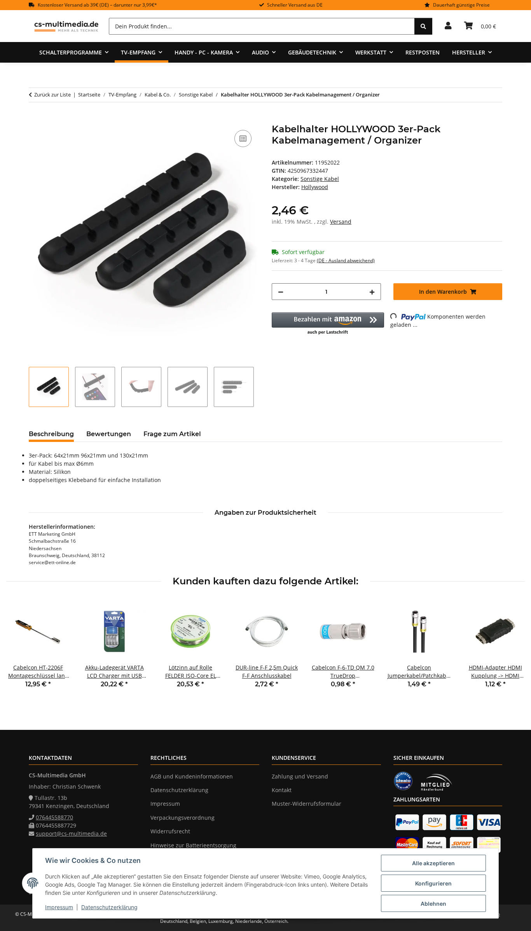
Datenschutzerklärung (109, 907)
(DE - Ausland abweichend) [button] (346, 260)
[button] (448, 26)
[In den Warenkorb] (35, 119)
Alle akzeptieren (433, 863)
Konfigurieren (433, 883)
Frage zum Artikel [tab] (172, 434)
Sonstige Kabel (319, 178)
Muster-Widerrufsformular (306, 803)
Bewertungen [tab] (108, 434)
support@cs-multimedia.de (71, 833)
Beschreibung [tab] (51, 434)
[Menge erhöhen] (372, 292)
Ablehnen (433, 903)
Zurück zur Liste (52, 94)
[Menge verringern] (280, 292)
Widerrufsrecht (170, 831)
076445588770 (54, 817)
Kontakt (282, 790)
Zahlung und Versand (300, 776)
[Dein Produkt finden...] (423, 26)
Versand (340, 221)
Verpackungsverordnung (182, 817)
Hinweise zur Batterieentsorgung (193, 845)
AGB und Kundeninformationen (191, 776)
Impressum (59, 907)
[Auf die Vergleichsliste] (243, 138)
